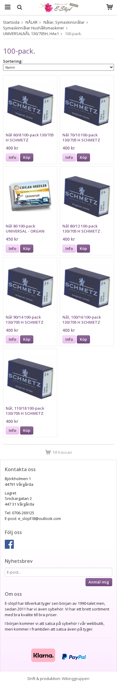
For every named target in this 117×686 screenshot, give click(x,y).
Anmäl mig (98, 582)
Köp (26, 157)
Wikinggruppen (75, 678)
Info (12, 157)
